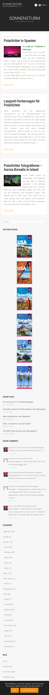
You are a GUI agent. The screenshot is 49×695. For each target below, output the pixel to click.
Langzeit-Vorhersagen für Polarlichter (22, 103)
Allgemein (6, 531)
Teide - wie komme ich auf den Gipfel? (17, 424)
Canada (6, 537)
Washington (8, 641)
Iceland (7, 558)
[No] (46, 688)
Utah (6, 636)
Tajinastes (31, 64)
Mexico (7, 584)
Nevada (7, 620)
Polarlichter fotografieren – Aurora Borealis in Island (23, 167)
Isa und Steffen (34, 161)
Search (36, 5)
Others (6, 563)
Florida (6, 615)
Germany (7, 552)
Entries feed (7, 667)
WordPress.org (8, 677)
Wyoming (7, 647)
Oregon (7, 631)
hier (24, 73)
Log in (5, 661)
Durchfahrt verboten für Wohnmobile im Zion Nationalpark (24, 409)
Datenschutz (29, 690)
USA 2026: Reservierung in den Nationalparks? (20, 431)
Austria (6, 547)
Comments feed (9, 672)
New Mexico (8, 625)
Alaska (6, 599)
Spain (6, 568)
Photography (7, 589)
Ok (15, 690)
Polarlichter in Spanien (20, 40)
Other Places (8, 579)
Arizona (7, 604)
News (5, 573)
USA (4, 594)
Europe (5, 542)
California (7, 610)
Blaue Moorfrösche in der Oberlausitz (16, 416)
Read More (9, 84)
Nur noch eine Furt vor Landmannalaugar (18, 402)
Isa (28, 36)
